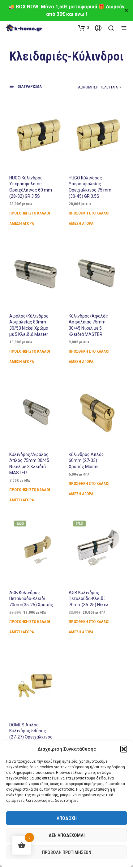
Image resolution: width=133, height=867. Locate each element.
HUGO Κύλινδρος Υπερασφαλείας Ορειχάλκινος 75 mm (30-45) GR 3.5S (90, 187)
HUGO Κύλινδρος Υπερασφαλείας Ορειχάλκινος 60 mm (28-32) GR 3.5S (30, 187)
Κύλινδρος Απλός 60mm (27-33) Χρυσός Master (86, 460)
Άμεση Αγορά (21, 223)
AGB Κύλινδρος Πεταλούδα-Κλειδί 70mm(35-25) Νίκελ (89, 598)
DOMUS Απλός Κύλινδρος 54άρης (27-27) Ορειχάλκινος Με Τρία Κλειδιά (31, 734)
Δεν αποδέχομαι (67, 835)
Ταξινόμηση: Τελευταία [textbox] (97, 87)
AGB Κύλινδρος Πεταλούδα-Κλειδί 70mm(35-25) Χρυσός (31, 598)
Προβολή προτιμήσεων (66, 852)
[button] (124, 749)
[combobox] (90, 87)
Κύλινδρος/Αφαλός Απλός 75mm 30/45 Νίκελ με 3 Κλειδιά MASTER (29, 463)
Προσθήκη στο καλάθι (29, 213)
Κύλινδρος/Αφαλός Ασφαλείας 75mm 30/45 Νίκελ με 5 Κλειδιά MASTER (88, 325)
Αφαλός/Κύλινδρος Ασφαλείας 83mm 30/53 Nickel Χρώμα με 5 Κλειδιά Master (29, 325)
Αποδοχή (67, 818)
